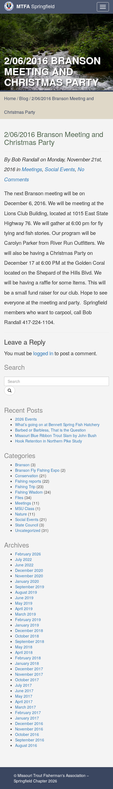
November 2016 (29, 729)
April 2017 (24, 701)
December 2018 (29, 630)
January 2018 (27, 663)
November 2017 (29, 674)
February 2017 (28, 712)
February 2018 (28, 657)
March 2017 (25, 707)
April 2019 (24, 608)
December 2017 (29, 668)
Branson (22, 464)
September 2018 (29, 641)
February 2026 (28, 554)
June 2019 (24, 597)
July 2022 (23, 559)
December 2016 (29, 723)
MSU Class (24, 508)
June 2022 (24, 564)
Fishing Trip (25, 486)
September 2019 (29, 586)
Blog (23, 98)
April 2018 (24, 652)
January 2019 (27, 625)
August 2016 (26, 745)
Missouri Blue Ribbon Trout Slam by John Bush (56, 435)
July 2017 (23, 685)
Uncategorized (27, 530)
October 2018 (27, 636)
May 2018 (23, 647)
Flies (19, 497)
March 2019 (25, 614)
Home (10, 98)
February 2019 (28, 619)
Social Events (60, 169)
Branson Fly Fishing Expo (37, 470)
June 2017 (24, 690)
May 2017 (23, 696)
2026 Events (26, 419)
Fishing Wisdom (29, 492)
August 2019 (26, 592)
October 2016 (27, 734)
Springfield (35, 6)
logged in (43, 353)
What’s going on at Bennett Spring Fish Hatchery (57, 424)
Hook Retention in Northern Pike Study (48, 441)
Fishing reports (28, 481)
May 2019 (23, 603)
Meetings (32, 169)
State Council (26, 525)
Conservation (26, 475)
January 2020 (27, 581)
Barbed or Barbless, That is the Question (50, 430)
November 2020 (29, 575)
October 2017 (27, 679)
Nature (21, 514)
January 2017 (27, 718)
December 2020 (29, 570)
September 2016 (29, 740)
